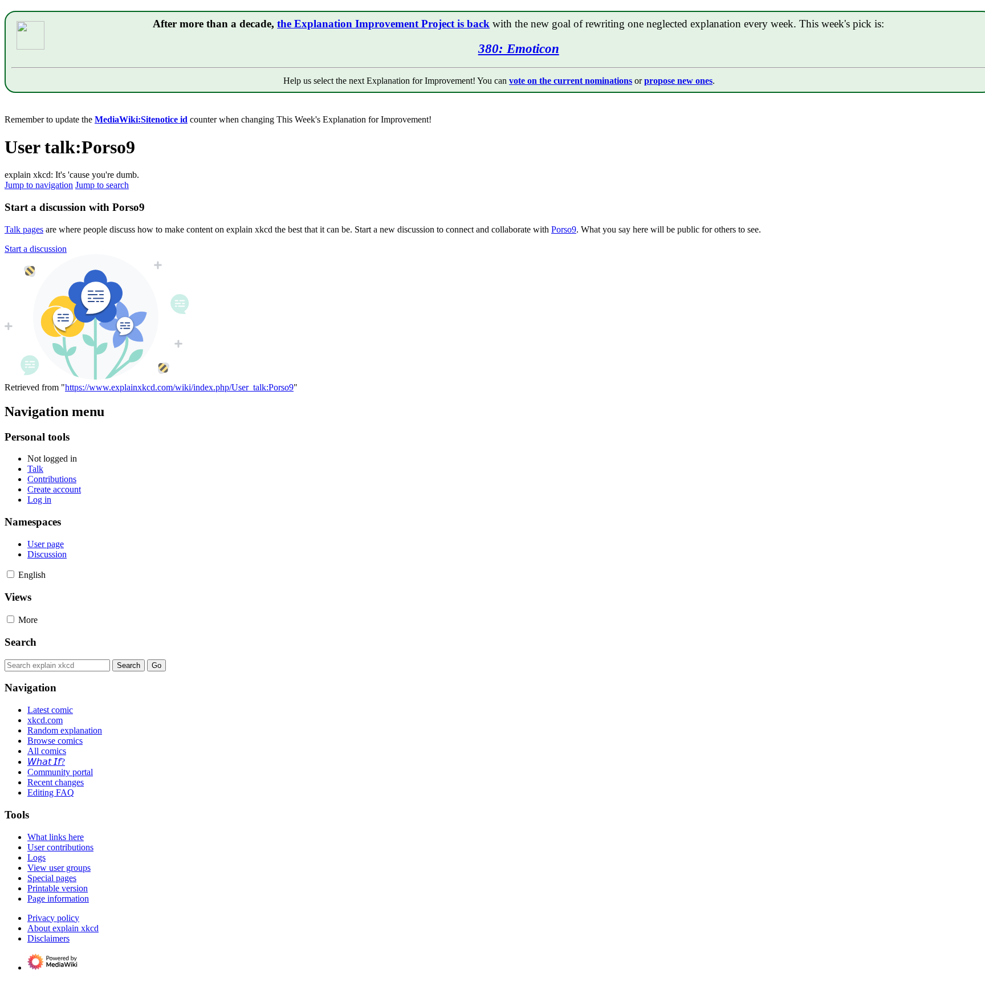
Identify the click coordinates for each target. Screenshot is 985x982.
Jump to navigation (39, 185)
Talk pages (24, 229)
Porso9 (563, 229)
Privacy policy (53, 918)
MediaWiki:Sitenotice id (141, 119)
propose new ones (678, 80)
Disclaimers (48, 938)
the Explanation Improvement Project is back (383, 24)
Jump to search (102, 185)
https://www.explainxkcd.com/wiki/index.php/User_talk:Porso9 (179, 387)
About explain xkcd (63, 928)
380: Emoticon (518, 48)
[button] (36, 249)
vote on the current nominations (570, 80)
